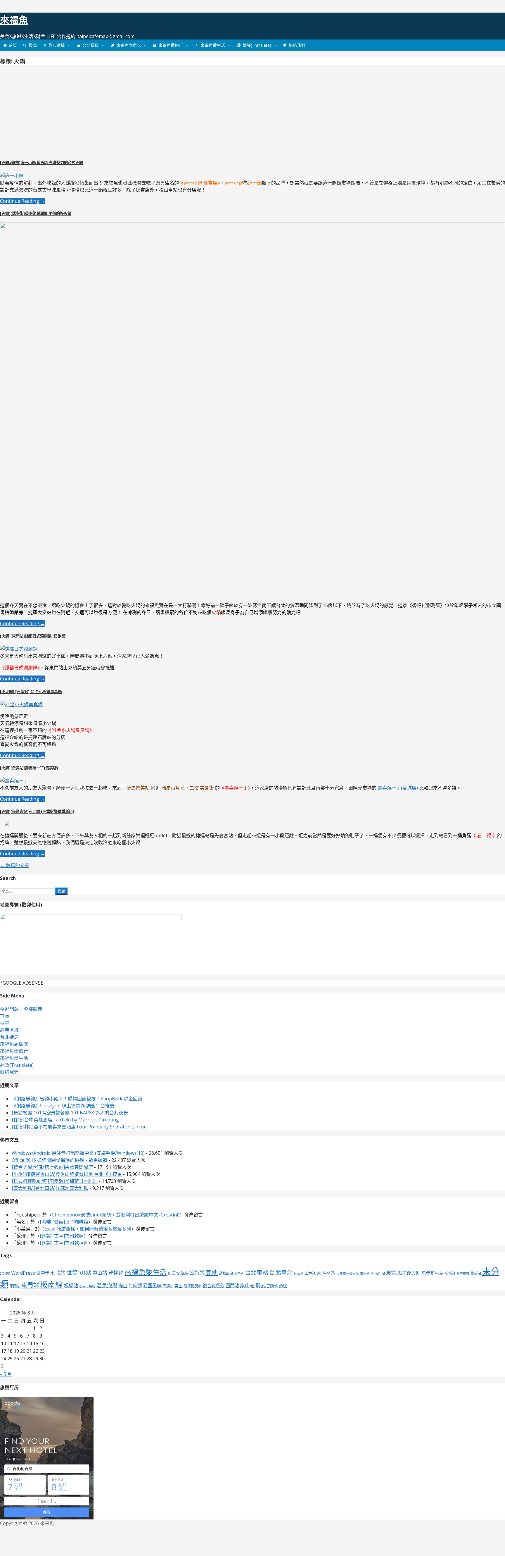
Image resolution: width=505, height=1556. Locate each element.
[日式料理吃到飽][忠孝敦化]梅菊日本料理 (55, 1181)
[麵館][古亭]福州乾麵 (62, 1236)
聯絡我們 (297, 45)
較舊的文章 (14, 865)
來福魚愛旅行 (170, 45)
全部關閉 (33, 1009)
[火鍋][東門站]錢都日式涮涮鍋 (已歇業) (33, 636)
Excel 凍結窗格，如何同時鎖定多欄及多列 (87, 1229)
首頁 (13, 45)
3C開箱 (5, 1273)
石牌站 (168, 1285)
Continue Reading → (22, 201)
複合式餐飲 (213, 1286)
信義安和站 (178, 1273)
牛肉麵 (135, 1286)
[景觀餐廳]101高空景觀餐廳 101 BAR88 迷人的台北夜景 (70, 1112)
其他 (211, 1272)
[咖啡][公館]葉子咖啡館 (64, 1222)
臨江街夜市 (192, 1285)
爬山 (123, 1285)
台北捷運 (90, 45)
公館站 (196, 1272)
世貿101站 (79, 1272)
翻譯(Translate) (257, 45)
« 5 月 (6, 1374)
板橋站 (71, 1285)
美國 (178, 1285)
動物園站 (226, 1273)
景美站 (476, 1273)
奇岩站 (365, 1273)
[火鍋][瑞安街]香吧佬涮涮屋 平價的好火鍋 (35, 213)
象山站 (247, 1285)
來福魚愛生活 (212, 45)
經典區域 (57, 45)
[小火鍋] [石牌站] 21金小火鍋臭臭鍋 (31, 691)
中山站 (99, 1272)
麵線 (283, 1285)
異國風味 (152, 1285)
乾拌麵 (115, 1272)
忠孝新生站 (433, 1273)
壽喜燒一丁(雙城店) (398, 788)
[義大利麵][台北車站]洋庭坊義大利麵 (50, 1188)
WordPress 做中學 (30, 1273)
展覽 (391, 1272)
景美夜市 (462, 1273)
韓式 (261, 1285)
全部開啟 (9, 1009)
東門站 (15, 1285)
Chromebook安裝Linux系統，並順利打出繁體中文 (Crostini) (115, 1215)
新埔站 (450, 1273)
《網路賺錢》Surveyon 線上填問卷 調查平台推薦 (63, 1105)
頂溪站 (272, 1285)
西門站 (232, 1286)
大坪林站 (326, 1273)
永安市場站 (87, 1286)
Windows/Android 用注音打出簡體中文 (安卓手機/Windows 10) (78, 1153)
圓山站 (299, 1273)
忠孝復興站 (409, 1273)
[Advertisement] (49, 111)
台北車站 (256, 1272)
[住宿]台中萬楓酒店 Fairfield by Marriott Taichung (65, 1119)
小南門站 (378, 1273)
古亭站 (239, 1273)
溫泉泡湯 (106, 1285)
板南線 (51, 1284)
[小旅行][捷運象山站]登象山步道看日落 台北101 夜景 (67, 1174)
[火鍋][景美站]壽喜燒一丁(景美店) (29, 768)
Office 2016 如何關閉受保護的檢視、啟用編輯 (59, 1160)
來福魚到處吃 (128, 45)
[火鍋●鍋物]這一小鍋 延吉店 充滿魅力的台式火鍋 (41, 162)
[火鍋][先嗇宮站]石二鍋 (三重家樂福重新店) (37, 811)
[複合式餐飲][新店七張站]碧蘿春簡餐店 (52, 1167)
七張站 (58, 1272)
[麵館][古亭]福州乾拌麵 (64, 1243)
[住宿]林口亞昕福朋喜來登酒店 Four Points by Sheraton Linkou (79, 1127)
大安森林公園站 (347, 1273)
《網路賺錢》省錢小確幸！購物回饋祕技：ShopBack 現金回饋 (77, 1098)
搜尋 (33, 45)
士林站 (310, 1273)
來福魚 (14, 19)
